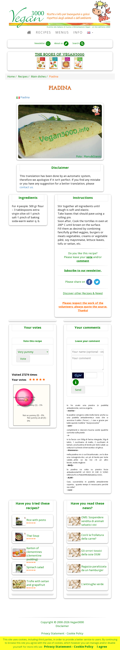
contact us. (27, 187)
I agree (102, 647)
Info (78, 32)
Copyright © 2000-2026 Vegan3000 (62, 622)
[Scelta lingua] (90, 32)
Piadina (25, 97)
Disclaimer (62, 626)
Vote (23, 358)
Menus (62, 32)
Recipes (43, 32)
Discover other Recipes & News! (83, 293)
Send (78, 390)
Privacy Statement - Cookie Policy (68, 647)
